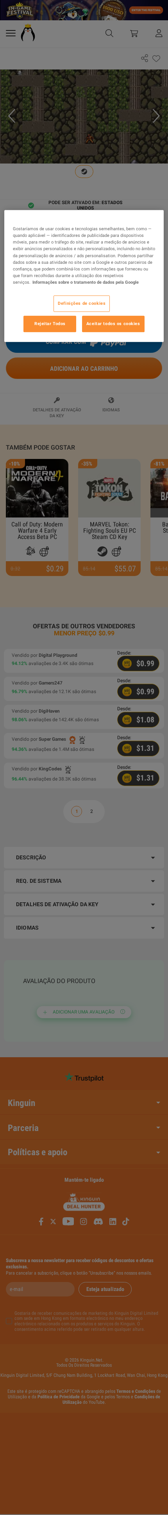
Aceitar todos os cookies (113, 323)
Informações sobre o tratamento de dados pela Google (85, 282)
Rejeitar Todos (50, 323)
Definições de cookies (81, 303)
